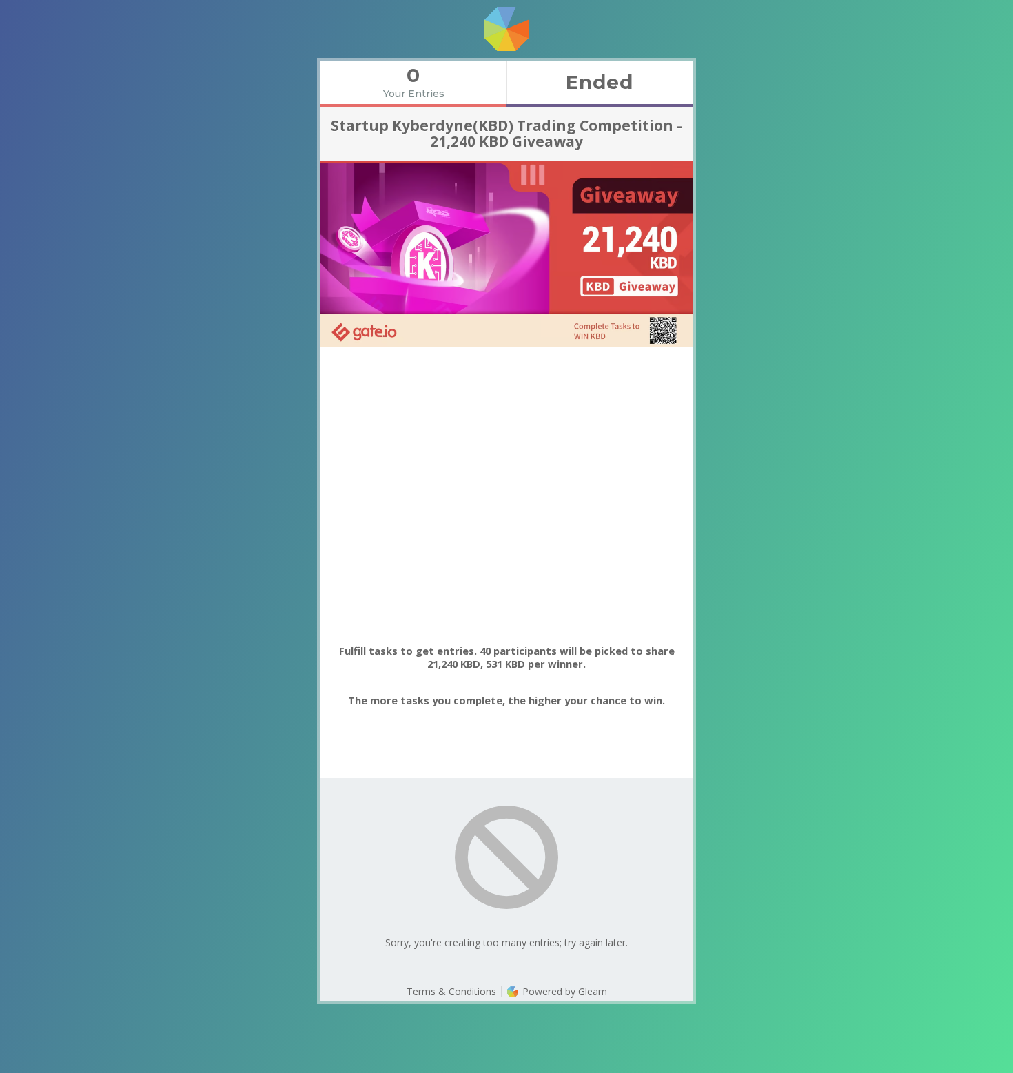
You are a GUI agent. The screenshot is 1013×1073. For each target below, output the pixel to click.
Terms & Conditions (451, 991)
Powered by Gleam (563, 991)
